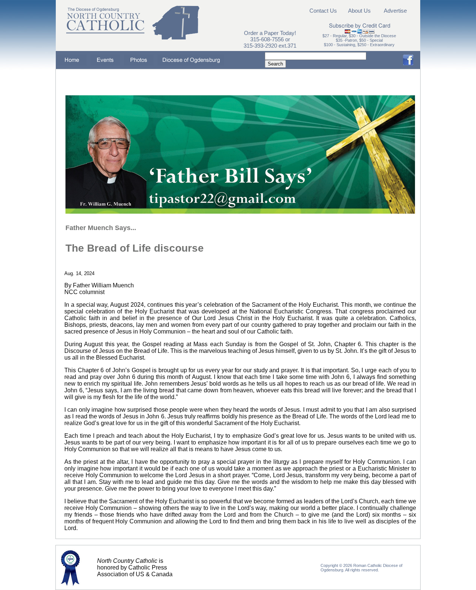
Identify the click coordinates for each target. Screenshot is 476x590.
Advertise (395, 10)
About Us (359, 10)
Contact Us (323, 10)
